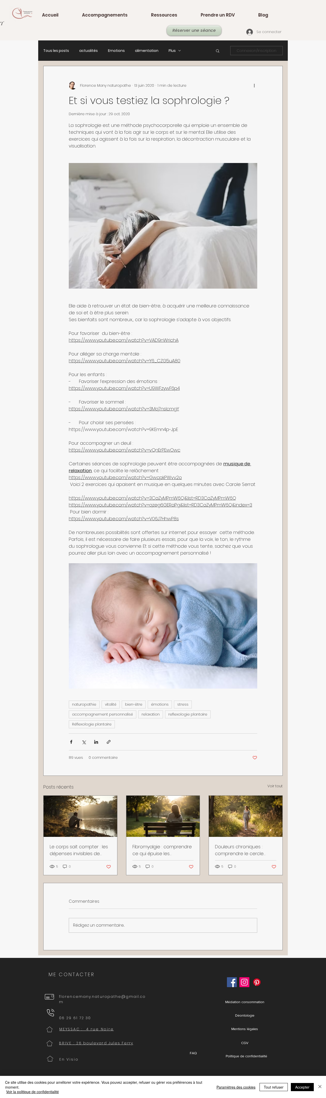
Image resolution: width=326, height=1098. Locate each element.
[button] (217, 51)
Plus (172, 51)
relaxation (151, 714)
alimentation (146, 51)
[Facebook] (232, 982)
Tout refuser (273, 1087)
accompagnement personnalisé (102, 714)
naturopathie (84, 704)
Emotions (116, 51)
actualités (88, 51)
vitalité (110, 704)
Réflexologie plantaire (92, 724)
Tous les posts (56, 51)
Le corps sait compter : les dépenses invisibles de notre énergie (79, 850)
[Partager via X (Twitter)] (83, 741)
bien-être (133, 704)
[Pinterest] (257, 982)
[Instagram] (244, 982)
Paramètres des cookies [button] (235, 1087)
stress (182, 704)
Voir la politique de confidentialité (32, 1091)
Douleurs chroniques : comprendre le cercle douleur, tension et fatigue (244, 850)
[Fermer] (320, 1087)
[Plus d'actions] (254, 85)
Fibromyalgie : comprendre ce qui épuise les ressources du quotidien (162, 850)
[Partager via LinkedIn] (96, 741)
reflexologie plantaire (187, 714)
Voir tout (275, 786)
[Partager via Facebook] (71, 741)
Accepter (302, 1087)
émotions (160, 704)
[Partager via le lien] (108, 741)
